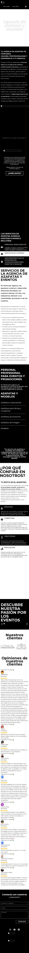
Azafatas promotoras (11, 417)
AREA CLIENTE (15, 6)
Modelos (5, 428)
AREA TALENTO (6, 6)
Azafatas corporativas (11, 402)
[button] (25, 6)
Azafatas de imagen (10, 422)
